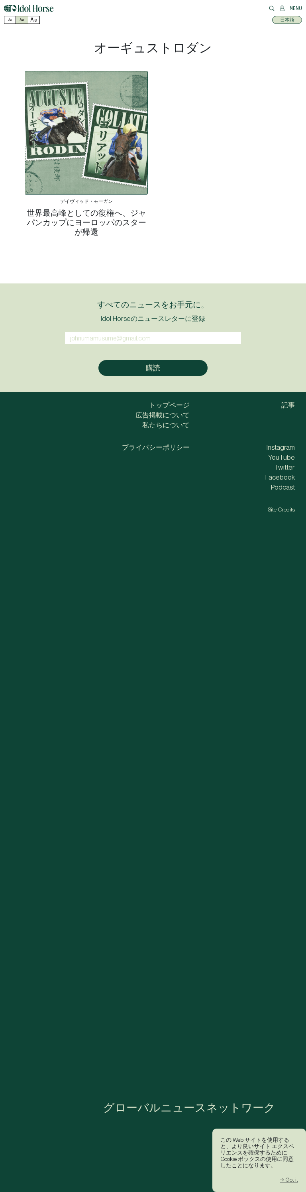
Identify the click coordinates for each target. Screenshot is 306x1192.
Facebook (280, 477)
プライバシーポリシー (156, 447)
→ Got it (289, 1179)
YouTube (281, 457)
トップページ (169, 405)
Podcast (283, 487)
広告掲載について (162, 415)
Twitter (284, 467)
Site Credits (281, 509)
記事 (288, 405)
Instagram (281, 447)
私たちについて (166, 425)
